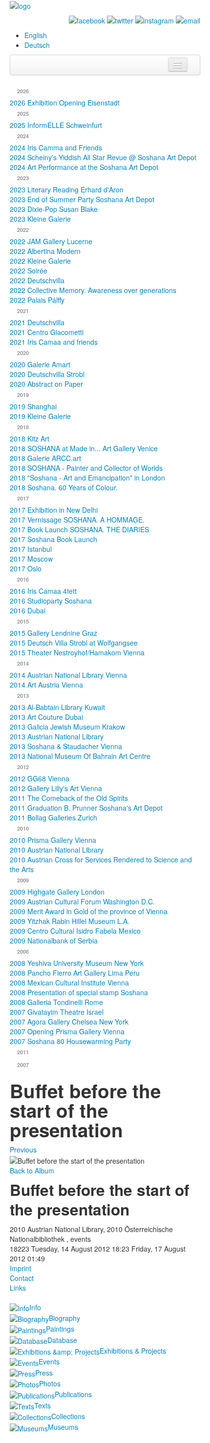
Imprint (20, 1268)
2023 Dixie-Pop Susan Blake (54, 209)
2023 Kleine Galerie (40, 219)
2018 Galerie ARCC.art (45, 458)
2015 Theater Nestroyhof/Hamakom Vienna (77, 652)
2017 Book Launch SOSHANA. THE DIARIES (79, 529)
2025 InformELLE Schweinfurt (56, 125)
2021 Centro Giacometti (47, 332)
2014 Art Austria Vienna (46, 685)
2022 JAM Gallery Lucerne (51, 241)
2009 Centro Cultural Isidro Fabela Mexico (75, 931)
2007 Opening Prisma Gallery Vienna (67, 1031)
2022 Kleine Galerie (40, 261)
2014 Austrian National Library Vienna (68, 675)
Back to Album (32, 1170)
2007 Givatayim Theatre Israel (57, 1012)
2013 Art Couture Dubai (46, 717)
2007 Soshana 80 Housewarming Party (70, 1041)
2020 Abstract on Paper (46, 384)
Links (18, 1288)
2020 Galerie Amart (40, 364)
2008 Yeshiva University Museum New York (77, 963)
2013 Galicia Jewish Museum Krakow (67, 727)
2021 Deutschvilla (37, 322)
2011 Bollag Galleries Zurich (53, 817)
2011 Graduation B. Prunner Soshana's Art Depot (86, 808)
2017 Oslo (26, 568)
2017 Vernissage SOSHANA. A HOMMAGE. (77, 519)
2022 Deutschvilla (37, 280)
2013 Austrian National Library (57, 736)
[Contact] (188, 19)
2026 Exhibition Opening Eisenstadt (65, 102)
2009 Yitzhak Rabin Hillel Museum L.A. (69, 921)
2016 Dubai (27, 610)
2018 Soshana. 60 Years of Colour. (64, 487)
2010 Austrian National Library (57, 850)
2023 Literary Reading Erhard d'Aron (67, 189)
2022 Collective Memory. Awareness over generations (93, 290)
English (35, 35)
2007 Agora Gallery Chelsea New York (69, 1021)
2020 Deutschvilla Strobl (47, 374)
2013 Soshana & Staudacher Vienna (66, 746)
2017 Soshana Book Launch (53, 539)
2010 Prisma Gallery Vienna (53, 840)
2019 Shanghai (33, 406)
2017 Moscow (31, 559)
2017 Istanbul (31, 549)
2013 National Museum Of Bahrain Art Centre (80, 756)
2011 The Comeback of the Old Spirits (69, 798)
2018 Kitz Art (29, 438)
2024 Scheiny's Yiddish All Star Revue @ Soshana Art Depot (103, 157)
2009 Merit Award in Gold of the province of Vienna (89, 911)
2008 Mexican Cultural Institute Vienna (69, 982)
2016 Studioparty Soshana (51, 601)
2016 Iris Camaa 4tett (43, 591)
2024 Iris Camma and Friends (56, 147)
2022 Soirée (28, 270)
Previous (23, 1149)
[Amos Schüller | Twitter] (120, 19)
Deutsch (37, 45)
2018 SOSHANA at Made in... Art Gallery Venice (84, 448)
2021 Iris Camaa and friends (54, 342)
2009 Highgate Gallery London (57, 892)
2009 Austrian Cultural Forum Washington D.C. (82, 901)
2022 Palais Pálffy (37, 300)
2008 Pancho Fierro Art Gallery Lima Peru (75, 973)
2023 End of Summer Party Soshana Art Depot (82, 199)
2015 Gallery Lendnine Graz (53, 633)
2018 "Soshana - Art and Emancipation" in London (87, 477)
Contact (22, 1278)
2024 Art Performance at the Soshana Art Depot (84, 167)
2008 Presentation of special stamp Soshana (79, 992)
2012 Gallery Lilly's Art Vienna (56, 788)
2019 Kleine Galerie (40, 416)
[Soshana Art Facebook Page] (87, 19)
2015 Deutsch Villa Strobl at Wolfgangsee (74, 643)
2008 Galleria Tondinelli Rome (56, 1002)
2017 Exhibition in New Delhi (54, 510)
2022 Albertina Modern (45, 251)
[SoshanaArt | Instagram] (154, 19)
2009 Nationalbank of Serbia (54, 940)
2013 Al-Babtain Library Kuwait (57, 707)
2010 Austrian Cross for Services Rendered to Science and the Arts (101, 864)
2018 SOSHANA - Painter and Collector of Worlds (86, 468)
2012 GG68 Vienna (39, 778)
